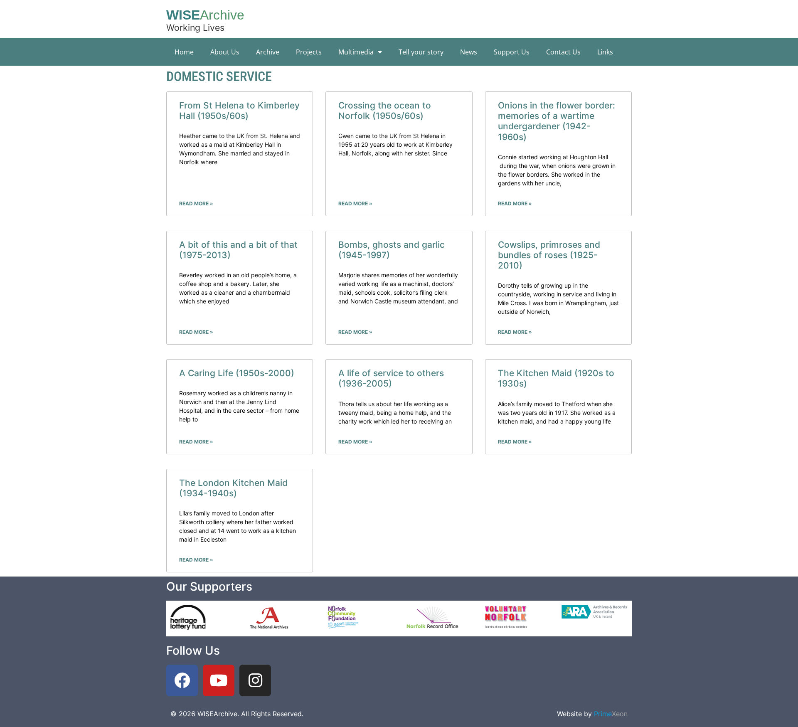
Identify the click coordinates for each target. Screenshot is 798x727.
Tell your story (421, 52)
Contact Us (563, 52)
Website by (592, 714)
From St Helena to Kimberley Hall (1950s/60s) (239, 110)
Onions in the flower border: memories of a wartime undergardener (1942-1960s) (556, 121)
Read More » (196, 203)
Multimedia (356, 52)
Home (184, 52)
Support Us (512, 52)
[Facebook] (182, 680)
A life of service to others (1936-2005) (391, 378)
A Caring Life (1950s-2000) (236, 373)
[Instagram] (255, 680)
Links (605, 52)
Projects (309, 52)
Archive (267, 52)
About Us (224, 52)
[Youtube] (218, 680)
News (468, 52)
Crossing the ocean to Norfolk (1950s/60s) (384, 110)
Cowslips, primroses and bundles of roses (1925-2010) (549, 255)
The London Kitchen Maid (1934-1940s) (233, 488)
